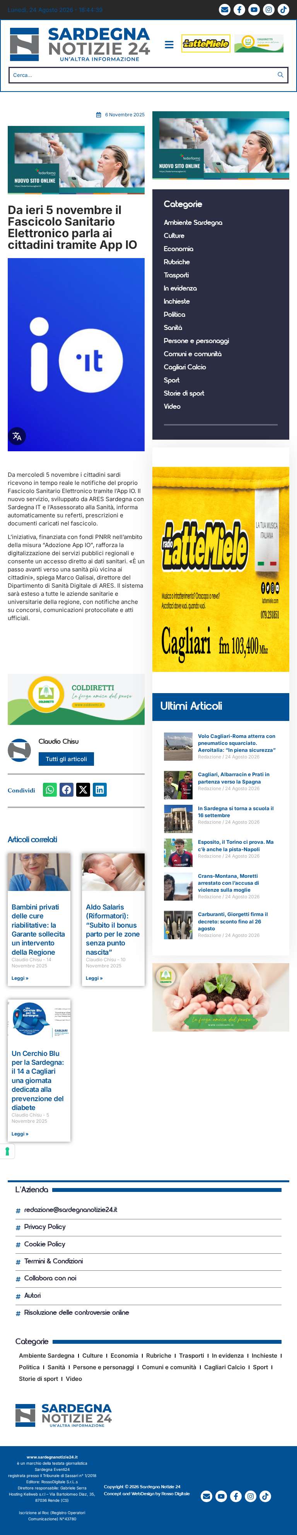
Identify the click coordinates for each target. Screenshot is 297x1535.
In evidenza (180, 289)
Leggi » (20, 978)
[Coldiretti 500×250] (220, 1029)
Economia (178, 249)
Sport (171, 380)
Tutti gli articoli (66, 759)
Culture (174, 236)
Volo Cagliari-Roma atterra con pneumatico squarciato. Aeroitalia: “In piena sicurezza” (237, 743)
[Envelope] (224, 9)
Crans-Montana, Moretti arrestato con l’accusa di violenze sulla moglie (228, 883)
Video (172, 407)
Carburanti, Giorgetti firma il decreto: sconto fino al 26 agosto (233, 921)
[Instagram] (269, 9)
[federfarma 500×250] (76, 192)
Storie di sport (184, 394)
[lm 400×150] (205, 50)
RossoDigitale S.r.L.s (59, 1481)
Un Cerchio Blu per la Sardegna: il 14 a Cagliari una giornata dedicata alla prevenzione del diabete (38, 1080)
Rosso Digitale (176, 1494)
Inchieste (177, 302)
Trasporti (176, 275)
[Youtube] (254, 9)
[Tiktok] (283, 9)
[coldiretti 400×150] (258, 50)
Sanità (173, 328)
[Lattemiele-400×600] (220, 669)
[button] (50, 790)
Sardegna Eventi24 (52, 1469)
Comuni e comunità (193, 354)
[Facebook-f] (239, 9)
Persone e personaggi (196, 341)
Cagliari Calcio (185, 367)
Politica (174, 315)
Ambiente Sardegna (193, 223)
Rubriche (177, 262)
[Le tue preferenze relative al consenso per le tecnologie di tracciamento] (7, 1151)
